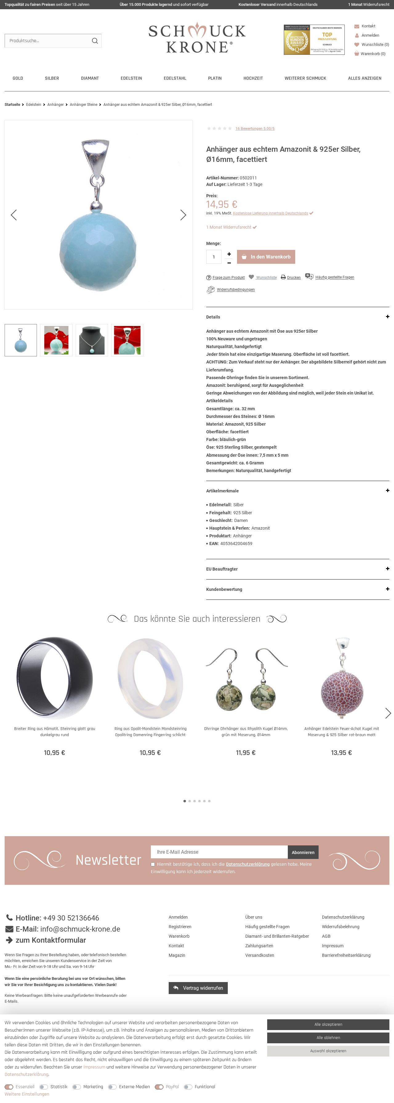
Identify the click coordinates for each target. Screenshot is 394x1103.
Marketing (93, 1087)
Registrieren (180, 926)
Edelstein (131, 78)
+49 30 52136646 (71, 918)
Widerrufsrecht (368, 4)
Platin (215, 78)
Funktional (205, 1087)
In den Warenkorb (270, 257)
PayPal (172, 1087)
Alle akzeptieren (328, 1024)
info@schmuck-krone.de (80, 929)
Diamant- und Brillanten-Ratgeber (277, 936)
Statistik (58, 1087)
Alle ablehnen (328, 1038)
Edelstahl (175, 78)
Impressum (333, 945)
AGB (326, 936)
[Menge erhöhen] (229, 254)
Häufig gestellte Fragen (267, 926)
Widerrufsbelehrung (341, 926)
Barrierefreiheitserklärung (346, 955)
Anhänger (55, 104)
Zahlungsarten (259, 945)
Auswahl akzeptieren (328, 1051)
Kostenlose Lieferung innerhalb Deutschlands (270, 213)
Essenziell (25, 1087)
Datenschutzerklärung (343, 917)
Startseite (12, 104)
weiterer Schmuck (305, 78)
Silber (52, 78)
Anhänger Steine (83, 104)
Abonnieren (303, 852)
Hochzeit (253, 78)
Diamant (90, 78)
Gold (18, 78)
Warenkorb (373, 53)
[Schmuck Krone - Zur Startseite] (197, 37)
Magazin (177, 955)
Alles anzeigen (364, 78)
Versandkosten (259, 955)
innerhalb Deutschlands (278, 4)
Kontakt (368, 26)
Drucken (294, 277)
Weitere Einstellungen (27, 1094)
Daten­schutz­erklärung (26, 1074)
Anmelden (178, 917)
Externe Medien (134, 1087)
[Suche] (95, 41)
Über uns (253, 917)
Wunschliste (375, 44)
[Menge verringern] (229, 263)
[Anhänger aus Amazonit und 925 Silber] (98, 215)
